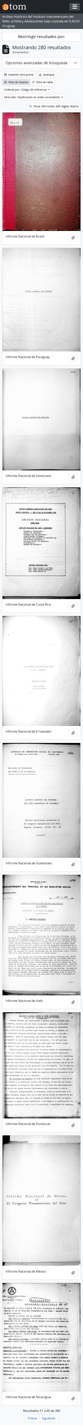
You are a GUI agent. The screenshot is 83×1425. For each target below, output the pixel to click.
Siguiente (48, 1418)
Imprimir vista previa (21, 74)
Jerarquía (48, 74)
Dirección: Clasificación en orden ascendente (32, 97)
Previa (32, 1418)
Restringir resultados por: (41, 36)
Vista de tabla (44, 82)
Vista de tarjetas (18, 82)
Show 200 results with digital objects (56, 106)
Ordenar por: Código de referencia (25, 89)
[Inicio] (15, 7)
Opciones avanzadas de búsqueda (36, 62)
